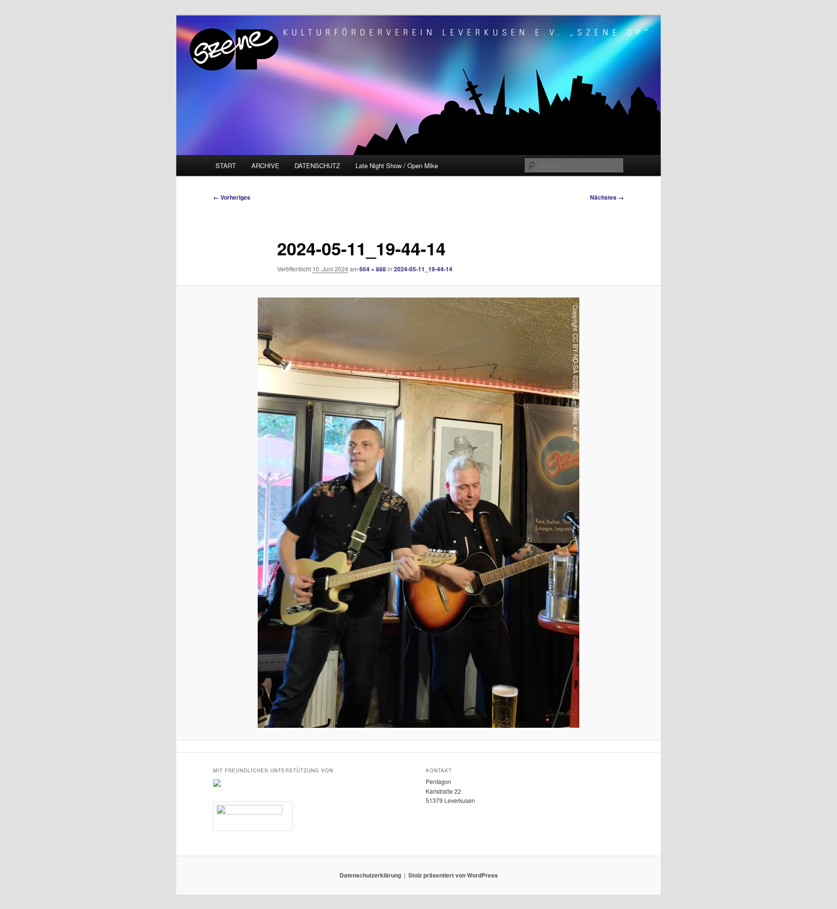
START (226, 165)
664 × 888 (372, 269)
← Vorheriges (231, 197)
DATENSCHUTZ (317, 165)
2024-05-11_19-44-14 (423, 269)
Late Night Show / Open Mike (397, 165)
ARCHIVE (265, 165)
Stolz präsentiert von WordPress (453, 875)
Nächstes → (607, 197)
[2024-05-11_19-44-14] (418, 513)
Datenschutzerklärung (370, 875)
